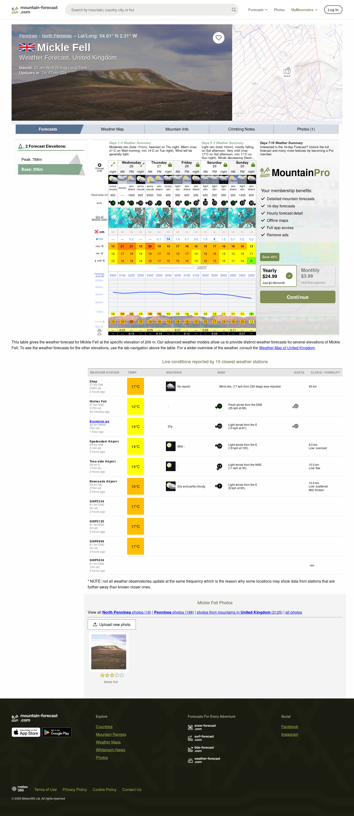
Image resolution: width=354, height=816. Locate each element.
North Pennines (57, 35)
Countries (104, 726)
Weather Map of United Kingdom (287, 347)
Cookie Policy (105, 789)
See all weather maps (99, 218)
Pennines (28, 35)
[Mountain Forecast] (35, 9)
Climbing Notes (241, 129)
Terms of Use (45, 789)
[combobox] (152, 9)
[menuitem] (48, 129)
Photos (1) (306, 129)
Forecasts (255, 9)
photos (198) (174, 612)
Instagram (289, 734)
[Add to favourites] (218, 38)
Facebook (289, 726)
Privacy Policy (75, 789)
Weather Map (112, 129)
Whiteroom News (110, 749)
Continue (298, 296)
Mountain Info (177, 129)
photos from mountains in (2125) (239, 612)
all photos (293, 612)
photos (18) (126, 612)
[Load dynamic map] (287, 72)
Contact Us (131, 789)
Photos (279, 9)
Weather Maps (108, 742)
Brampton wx (100, 421)
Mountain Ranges (111, 734)
